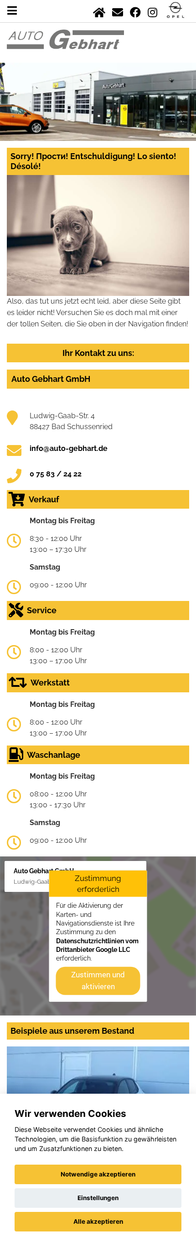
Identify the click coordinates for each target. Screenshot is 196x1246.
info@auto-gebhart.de (69, 448)
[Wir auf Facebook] (135, 10)
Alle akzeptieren (98, 1221)
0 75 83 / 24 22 (56, 474)
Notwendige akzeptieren (98, 1174)
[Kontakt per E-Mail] (117, 10)
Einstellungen (98, 1197)
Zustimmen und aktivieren (98, 980)
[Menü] (12, 11)
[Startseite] (99, 10)
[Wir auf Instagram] (152, 10)
